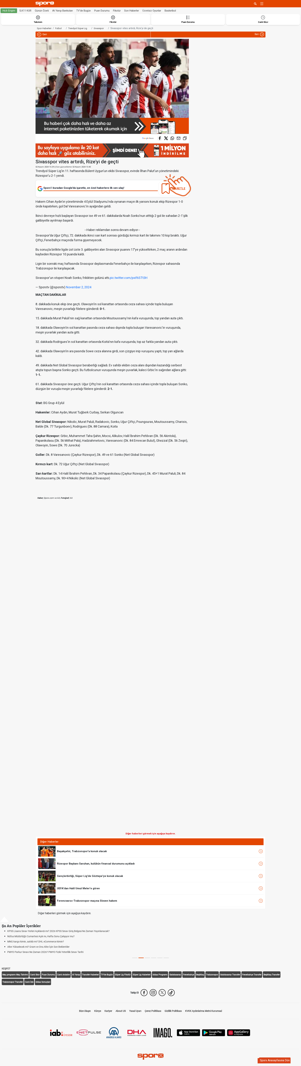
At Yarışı (76, 974)
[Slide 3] (153, 958)
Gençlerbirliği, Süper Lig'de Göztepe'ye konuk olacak (90, 876)
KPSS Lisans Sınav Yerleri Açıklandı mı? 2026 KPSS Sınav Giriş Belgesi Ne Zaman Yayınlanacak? (58, 931)
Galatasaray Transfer (230, 974)
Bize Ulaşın (85, 1011)
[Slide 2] (147, 958)
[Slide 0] (134, 958)
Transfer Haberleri (90, 974)
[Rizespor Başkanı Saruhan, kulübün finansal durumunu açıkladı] (47, 863)
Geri (44, 34)
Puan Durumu (102, 10)
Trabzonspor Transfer (12, 982)
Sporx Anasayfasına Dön (275, 1060)
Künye (97, 1011)
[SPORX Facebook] (144, 992)
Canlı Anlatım (63, 974)
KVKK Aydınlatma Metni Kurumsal (203, 1011)
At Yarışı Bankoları (62, 10)
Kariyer (108, 1011)
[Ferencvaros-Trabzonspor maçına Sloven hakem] (47, 900)
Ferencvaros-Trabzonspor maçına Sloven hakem (87, 900)
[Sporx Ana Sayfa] (45, 4)
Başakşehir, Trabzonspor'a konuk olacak (82, 851)
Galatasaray (175, 974)
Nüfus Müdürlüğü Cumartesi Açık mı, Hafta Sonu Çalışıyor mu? (41, 936)
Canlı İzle (29, 982)
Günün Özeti (42, 10)
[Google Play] (213, 1032)
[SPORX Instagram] (153, 992)
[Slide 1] (141, 958)
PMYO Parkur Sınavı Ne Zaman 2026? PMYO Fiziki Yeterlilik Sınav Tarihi (45, 952)
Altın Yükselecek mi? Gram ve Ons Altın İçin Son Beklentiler (38, 946)
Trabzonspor (212, 974)
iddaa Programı (160, 974)
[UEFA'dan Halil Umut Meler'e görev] (47, 888)
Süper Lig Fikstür (123, 974)
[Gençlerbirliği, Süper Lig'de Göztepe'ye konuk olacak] (47, 875)
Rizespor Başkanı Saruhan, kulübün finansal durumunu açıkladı (96, 863)
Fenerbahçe (188, 974)
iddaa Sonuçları (43, 982)
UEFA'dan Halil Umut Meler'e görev (78, 888)
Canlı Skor (35, 974)
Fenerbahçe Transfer (251, 974)
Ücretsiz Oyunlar (151, 10)
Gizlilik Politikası (173, 1011)
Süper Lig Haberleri (141, 974)
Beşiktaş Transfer (272, 974)
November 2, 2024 (78, 287)
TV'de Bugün (83, 10)
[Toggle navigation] (261, 4)
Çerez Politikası (153, 1011)
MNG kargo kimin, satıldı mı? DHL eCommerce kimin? (35, 941)
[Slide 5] (166, 958)
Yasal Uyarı (135, 1011)
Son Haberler (131, 10)
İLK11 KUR (25, 10)
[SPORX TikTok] (171, 992)
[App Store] (188, 1032)
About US (121, 1011)
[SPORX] (150, 1056)
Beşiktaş (200, 974)
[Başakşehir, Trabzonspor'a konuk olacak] (47, 851)
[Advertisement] (73, 668)
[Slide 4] (160, 958)
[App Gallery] (238, 1032)
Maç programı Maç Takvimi (15, 974)
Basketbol (170, 10)
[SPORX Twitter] (162, 992)
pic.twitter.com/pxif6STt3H (129, 278)
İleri (257, 34)
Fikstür (117, 10)
